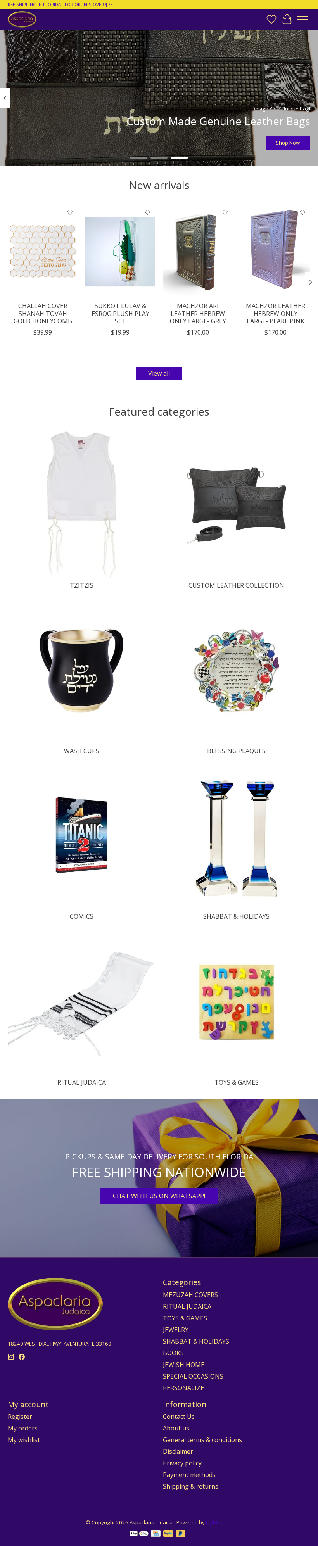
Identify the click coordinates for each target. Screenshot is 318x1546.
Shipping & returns (190, 1486)
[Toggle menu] (302, 19)
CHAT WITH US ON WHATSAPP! (159, 1196)
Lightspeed (219, 1522)
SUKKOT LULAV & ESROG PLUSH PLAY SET (120, 313)
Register (20, 1416)
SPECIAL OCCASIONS (193, 1376)
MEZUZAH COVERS (190, 1295)
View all (159, 373)
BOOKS (173, 1353)
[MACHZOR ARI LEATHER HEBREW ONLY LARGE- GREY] (198, 251)
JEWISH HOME (183, 1364)
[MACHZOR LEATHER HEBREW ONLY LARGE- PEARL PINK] (275, 251)
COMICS (81, 916)
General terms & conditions (202, 1440)
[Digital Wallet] (139, 1534)
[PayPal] (168, 1534)
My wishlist (24, 1440)
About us (176, 1428)
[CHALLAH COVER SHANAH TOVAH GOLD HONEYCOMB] (43, 251)
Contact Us (179, 1416)
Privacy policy (182, 1463)
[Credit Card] (156, 1534)
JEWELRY (175, 1329)
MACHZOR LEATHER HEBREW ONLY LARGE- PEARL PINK (275, 313)
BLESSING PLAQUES (236, 751)
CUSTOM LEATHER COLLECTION (236, 585)
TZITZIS (81, 585)
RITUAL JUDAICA (81, 1082)
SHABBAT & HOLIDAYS (236, 916)
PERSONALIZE (183, 1388)
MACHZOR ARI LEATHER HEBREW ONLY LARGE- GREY (198, 313)
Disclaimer (178, 1451)
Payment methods (189, 1474)
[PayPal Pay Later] (181, 1534)
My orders (23, 1428)
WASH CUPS (81, 751)
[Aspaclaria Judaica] (22, 19)
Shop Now (288, 142)
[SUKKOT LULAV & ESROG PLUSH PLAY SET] (120, 251)
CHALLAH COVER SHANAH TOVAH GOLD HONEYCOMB (43, 313)
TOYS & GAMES (236, 1082)
